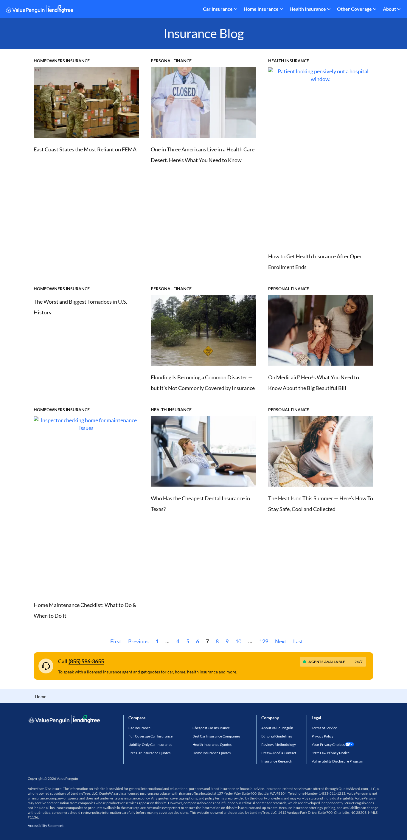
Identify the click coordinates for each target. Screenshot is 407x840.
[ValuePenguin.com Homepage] (40, 10)
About (389, 9)
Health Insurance (308, 9)
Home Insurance (261, 9)
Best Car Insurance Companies (216, 736)
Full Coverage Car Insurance (150, 736)
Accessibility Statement (45, 825)
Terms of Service (324, 728)
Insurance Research (276, 761)
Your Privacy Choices (328, 744)
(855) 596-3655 (86, 661)
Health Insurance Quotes (212, 744)
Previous (138, 641)
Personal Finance (171, 60)
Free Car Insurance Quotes (149, 753)
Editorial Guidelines (276, 736)
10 (238, 641)
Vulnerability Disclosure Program (337, 761)
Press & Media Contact (278, 753)
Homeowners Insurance (62, 60)
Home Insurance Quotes (211, 753)
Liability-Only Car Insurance (150, 744)
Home (40, 696)
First (115, 641)
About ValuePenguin (277, 728)
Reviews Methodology (278, 744)
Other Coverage (354, 9)
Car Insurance (218, 9)
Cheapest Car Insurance (211, 728)
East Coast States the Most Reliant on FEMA (85, 149)
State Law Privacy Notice (330, 753)
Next (280, 641)
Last (298, 641)
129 (263, 641)
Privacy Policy (322, 736)
